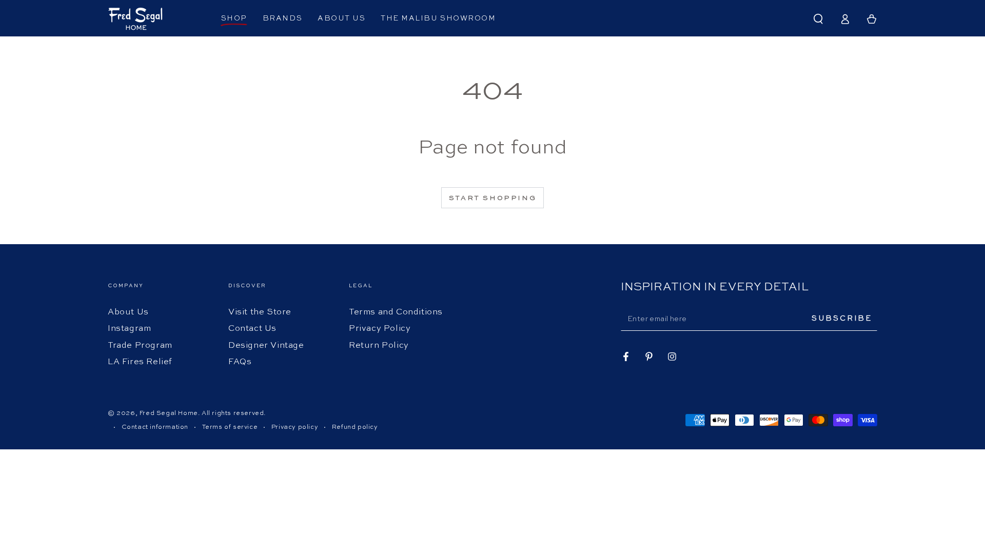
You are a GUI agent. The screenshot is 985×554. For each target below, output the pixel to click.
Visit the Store (259, 312)
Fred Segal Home (169, 413)
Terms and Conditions (396, 312)
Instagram (129, 329)
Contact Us (252, 329)
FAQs (239, 362)
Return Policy (379, 346)
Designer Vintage (266, 346)
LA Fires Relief (140, 362)
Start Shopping (492, 198)
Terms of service (230, 427)
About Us (128, 312)
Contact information (155, 427)
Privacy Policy (379, 329)
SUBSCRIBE (842, 318)
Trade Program (140, 346)
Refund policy (355, 427)
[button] (818, 19)
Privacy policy (294, 427)
